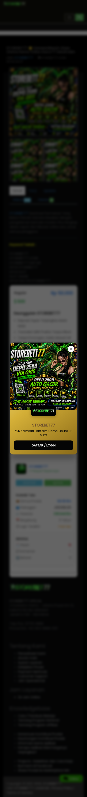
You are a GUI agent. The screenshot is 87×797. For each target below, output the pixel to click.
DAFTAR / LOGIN (44, 445)
